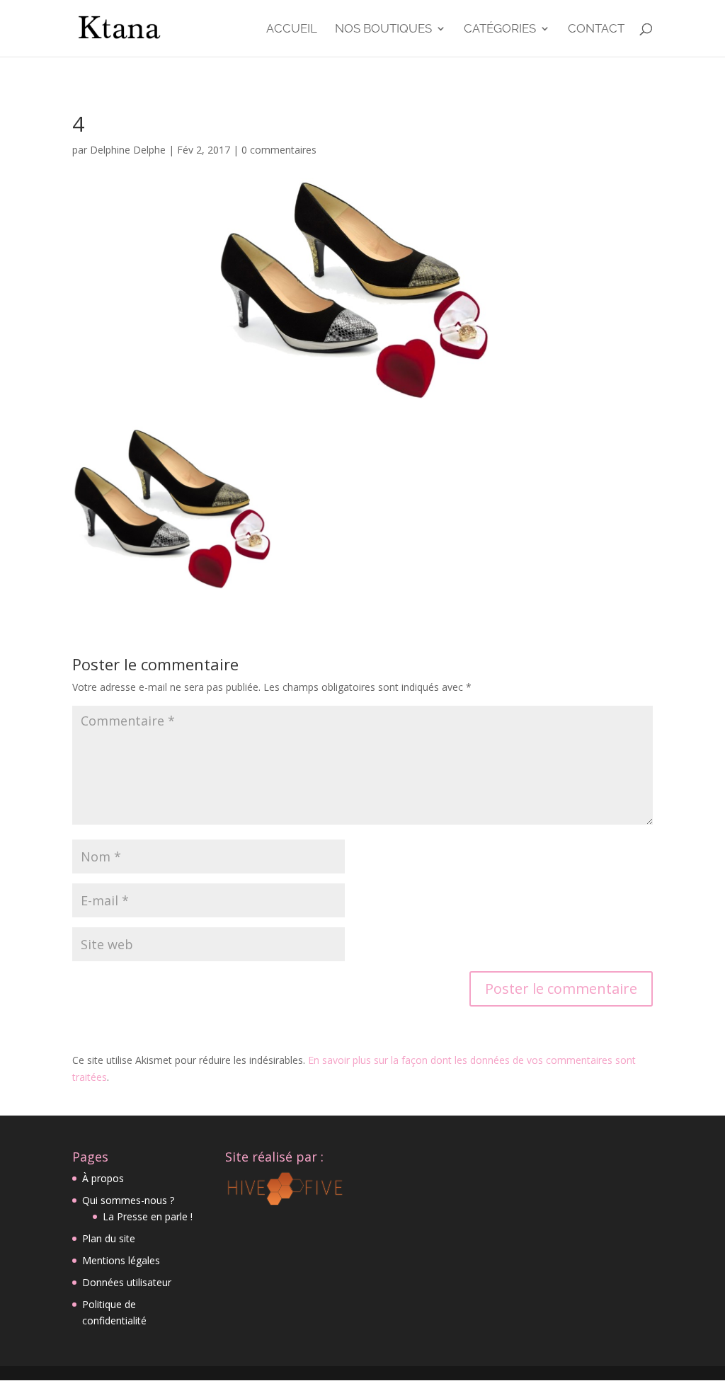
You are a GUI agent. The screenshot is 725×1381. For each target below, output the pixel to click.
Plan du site (108, 1238)
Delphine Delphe (128, 149)
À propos (103, 1178)
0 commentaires (278, 149)
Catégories (500, 29)
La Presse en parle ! (148, 1216)
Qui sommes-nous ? (128, 1200)
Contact (596, 29)
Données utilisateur (126, 1282)
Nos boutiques (383, 29)
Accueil (291, 29)
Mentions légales (121, 1260)
